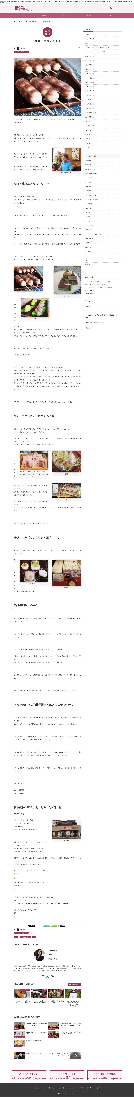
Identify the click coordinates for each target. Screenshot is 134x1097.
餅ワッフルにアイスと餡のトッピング (95, 284)
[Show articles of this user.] (30, 955)
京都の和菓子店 (89, 108)
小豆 (34, 937)
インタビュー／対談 (19, 51)
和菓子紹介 (88, 208)
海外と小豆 (88, 164)
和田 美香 (22, 48)
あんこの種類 (89, 203)
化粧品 (87, 34)
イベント (78, 989)
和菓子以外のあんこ (90, 82)
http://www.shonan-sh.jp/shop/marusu (26, 829)
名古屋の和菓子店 (90, 104)
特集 (111, 15)
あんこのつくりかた (90, 121)
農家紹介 (87, 217)
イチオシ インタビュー (19, 1037)
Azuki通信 (80, 1088)
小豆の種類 (88, 186)
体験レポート (89, 138)
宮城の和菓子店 (89, 73)
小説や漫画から (89, 238)
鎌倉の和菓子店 (89, 39)
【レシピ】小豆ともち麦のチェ (34, 1041)
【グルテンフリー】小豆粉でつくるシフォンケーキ (98, 287)
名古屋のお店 (89, 99)
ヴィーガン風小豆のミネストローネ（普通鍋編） (98, 282)
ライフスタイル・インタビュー (93, 234)
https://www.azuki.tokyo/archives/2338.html (27, 851)
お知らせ (87, 147)
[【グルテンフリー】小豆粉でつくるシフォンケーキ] (22, 996)
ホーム (22, 15)
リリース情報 (52, 1028)
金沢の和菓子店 (89, 95)
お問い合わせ (51, 1088)
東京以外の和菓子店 (90, 112)
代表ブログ (88, 130)
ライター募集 (71, 1088)
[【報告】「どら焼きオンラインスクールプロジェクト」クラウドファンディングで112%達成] (73, 996)
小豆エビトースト (90, 290)
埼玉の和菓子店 (89, 56)
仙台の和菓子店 (89, 69)
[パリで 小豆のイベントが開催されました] (56, 996)
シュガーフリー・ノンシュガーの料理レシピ (97, 52)
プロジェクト (89, 143)
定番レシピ (88, 230)
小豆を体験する (67, 15)
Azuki (16, 937)
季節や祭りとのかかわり (91, 199)
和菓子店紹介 (89, 247)
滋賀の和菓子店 (89, 60)
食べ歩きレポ (89, 251)
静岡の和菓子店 (89, 91)
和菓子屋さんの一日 (26, 937)
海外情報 (44, 989)
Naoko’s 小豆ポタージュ (91, 293)
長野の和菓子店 (89, 86)
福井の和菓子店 (89, 65)
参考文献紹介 (89, 160)
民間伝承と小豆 (89, 191)
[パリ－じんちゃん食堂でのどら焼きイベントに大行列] (39, 996)
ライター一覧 (61, 1088)
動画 (86, 43)
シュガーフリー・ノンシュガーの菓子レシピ (97, 47)
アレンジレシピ (26, 989)
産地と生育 (88, 182)
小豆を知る (89, 15)
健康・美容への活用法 (91, 173)
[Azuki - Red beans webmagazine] (22, 9)
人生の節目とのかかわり (91, 195)
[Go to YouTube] (52, 976)
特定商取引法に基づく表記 (93, 1088)
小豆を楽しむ (45, 15)
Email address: (89, 322)
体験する (87, 264)
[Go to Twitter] (47, 976)
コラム (27, 51)
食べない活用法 (89, 178)
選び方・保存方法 (90, 169)
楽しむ (87, 269)
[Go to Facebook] (42, 976)
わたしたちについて (39, 1088)
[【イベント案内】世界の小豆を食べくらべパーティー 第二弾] (53, 1037)
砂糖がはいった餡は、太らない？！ (36, 1053)
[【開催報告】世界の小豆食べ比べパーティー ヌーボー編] (19, 1028)
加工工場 (87, 212)
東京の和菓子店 (89, 117)
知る (86, 260)
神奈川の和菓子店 (90, 78)
